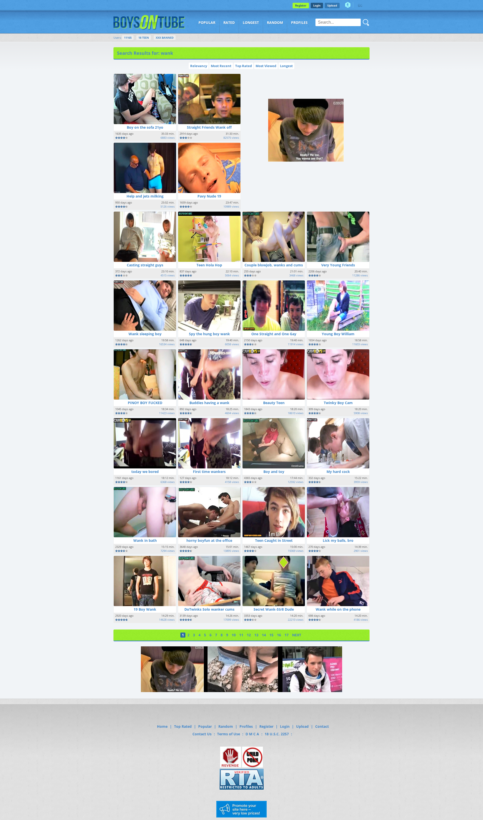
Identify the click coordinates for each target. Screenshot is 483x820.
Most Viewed (266, 66)
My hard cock (338, 471)
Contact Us (202, 734)
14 (264, 635)
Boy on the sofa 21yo (145, 127)
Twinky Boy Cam (338, 402)
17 (287, 635)
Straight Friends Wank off (209, 127)
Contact (322, 726)
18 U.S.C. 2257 (277, 734)
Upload (332, 5)
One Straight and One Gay (273, 333)
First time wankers (209, 471)
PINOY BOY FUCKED (145, 402)
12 (249, 635)
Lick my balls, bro (338, 540)
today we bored (145, 471)
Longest (251, 22)
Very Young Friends (338, 265)
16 (279, 635)
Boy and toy (273, 471)
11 (241, 635)
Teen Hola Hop (209, 265)
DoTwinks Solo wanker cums (209, 609)
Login (316, 5)
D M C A (252, 734)
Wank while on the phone (338, 609)
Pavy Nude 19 (209, 196)
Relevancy (198, 66)
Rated (229, 22)
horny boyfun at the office (209, 540)
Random (275, 22)
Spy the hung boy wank (209, 333)
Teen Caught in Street (274, 540)
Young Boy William (338, 333)
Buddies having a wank (209, 402)
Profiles (299, 22)
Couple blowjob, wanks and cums (274, 265)
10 (234, 635)
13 (256, 635)
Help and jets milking (145, 196)
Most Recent (221, 66)
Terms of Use (228, 734)
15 (271, 635)
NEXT (296, 635)
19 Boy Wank (145, 609)
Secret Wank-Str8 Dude (274, 609)
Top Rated (243, 66)
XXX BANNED (165, 37)
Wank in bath (145, 540)
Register (300, 5)
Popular (206, 22)
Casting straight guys (145, 265)
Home (162, 726)
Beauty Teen (274, 402)
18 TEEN (143, 37)
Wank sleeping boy (145, 333)
